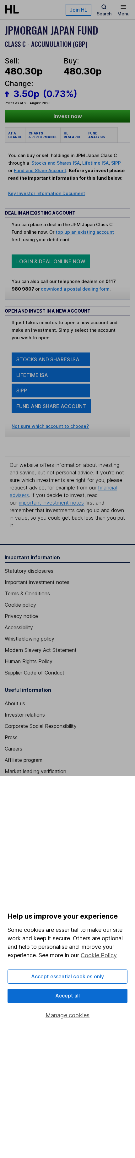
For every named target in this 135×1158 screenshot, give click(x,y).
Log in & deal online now (50, 261)
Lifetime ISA (95, 163)
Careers (13, 749)
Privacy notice (21, 616)
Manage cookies (68, 1015)
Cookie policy (20, 605)
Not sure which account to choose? (50, 426)
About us (15, 703)
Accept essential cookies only (67, 976)
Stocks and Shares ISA (55, 163)
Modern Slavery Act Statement (41, 650)
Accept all (67, 995)
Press (11, 737)
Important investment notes (37, 582)
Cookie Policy (99, 955)
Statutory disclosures (29, 571)
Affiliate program (23, 760)
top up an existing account (85, 232)
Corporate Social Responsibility (41, 726)
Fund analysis (96, 135)
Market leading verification (35, 771)
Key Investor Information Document (46, 193)
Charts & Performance (43, 135)
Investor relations (25, 715)
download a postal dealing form (75, 289)
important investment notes (51, 503)
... (112, 135)
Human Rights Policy (28, 661)
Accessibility (19, 627)
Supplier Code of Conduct (34, 672)
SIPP (116, 163)
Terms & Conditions (27, 593)
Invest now (67, 116)
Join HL (78, 10)
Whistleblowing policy (29, 639)
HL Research (73, 135)
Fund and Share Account (40, 170)
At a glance (15, 135)
